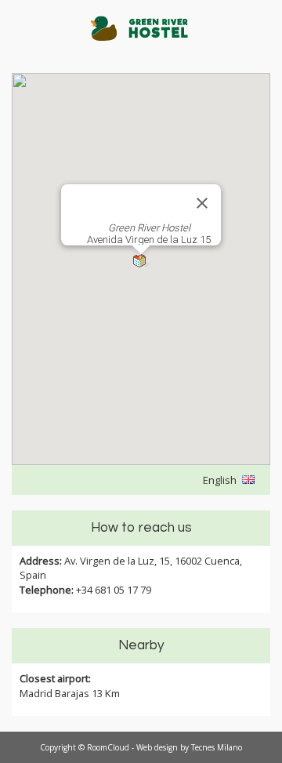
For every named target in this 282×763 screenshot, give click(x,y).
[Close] (202, 203)
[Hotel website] (141, 36)
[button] (141, 261)
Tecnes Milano (216, 747)
